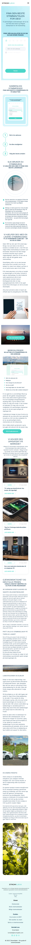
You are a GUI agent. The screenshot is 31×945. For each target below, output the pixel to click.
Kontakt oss (15, 927)
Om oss (15, 895)
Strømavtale (15, 904)
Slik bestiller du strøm (15, 920)
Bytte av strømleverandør (15, 922)
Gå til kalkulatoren (12, 431)
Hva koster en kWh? (15, 917)
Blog (16, 896)
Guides (10, 485)
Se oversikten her (15, 338)
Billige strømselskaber (15, 909)
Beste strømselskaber (15, 906)
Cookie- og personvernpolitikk (15, 893)
